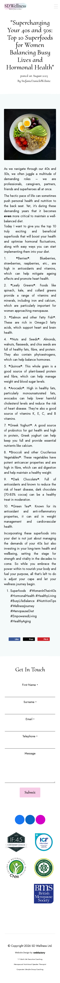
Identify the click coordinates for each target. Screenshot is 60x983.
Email (30, 719)
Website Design (22, 952)
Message (30, 753)
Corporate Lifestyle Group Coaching (30, 969)
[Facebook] (19, 819)
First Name (30, 685)
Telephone (30, 736)
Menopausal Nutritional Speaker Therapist (30, 964)
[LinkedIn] (30, 819)
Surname (30, 702)
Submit (30, 792)
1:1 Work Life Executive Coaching (30, 959)
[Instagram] (40, 819)
